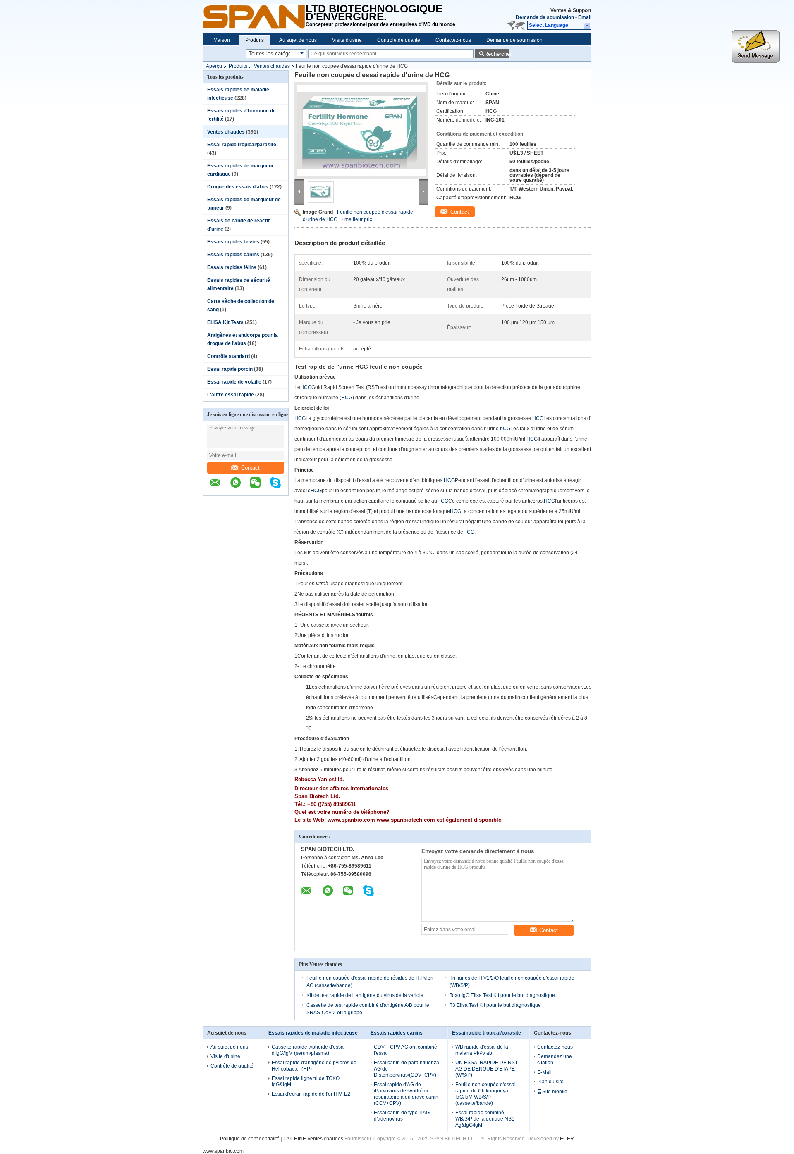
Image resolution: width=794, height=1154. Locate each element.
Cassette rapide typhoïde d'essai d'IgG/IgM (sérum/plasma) (308, 1050)
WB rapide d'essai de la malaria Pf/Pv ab (481, 1050)
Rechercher (496, 54)
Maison (221, 40)
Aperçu (214, 66)
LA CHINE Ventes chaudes (313, 1139)
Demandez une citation (554, 1060)
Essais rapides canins (233, 255)
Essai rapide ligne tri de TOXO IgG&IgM (306, 1081)
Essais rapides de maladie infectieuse (313, 1033)
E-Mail (544, 1072)
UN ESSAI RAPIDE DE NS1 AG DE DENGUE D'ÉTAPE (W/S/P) (486, 1069)
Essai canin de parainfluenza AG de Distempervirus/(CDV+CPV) (406, 1069)
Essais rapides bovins (233, 242)
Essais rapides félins (231, 267)
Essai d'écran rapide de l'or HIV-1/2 (311, 1094)
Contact (250, 468)
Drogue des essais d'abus (237, 187)
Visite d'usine (347, 40)
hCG (505, 429)
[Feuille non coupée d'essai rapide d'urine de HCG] (361, 130)
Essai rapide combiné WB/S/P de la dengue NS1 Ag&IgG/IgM (484, 1119)
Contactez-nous (453, 40)
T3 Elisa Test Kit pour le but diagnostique (495, 1005)
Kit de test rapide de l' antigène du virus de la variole (364, 995)
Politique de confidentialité (250, 1139)
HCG (305, 387)
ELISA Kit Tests (225, 322)
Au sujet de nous (298, 40)
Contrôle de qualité (398, 40)
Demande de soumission (545, 17)
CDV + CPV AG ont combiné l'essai (405, 1050)
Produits (254, 40)
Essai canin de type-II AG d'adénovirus (402, 1116)
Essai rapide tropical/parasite (241, 145)
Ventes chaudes (272, 66)
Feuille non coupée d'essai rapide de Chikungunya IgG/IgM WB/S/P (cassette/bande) (485, 1094)
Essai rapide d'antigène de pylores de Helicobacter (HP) (314, 1066)
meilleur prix (358, 219)
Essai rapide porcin (230, 369)
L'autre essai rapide (230, 395)
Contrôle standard (228, 356)
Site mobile (554, 1091)
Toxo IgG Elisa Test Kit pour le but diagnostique (502, 995)
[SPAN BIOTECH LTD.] (254, 16)
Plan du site (550, 1082)
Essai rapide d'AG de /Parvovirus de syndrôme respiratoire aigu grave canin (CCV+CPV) (406, 1094)
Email (584, 17)
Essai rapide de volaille (234, 382)
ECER (567, 1139)
